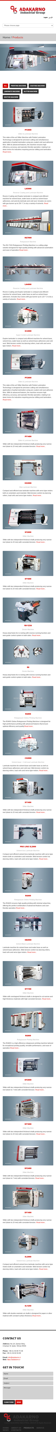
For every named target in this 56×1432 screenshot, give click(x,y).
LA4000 (28, 284)
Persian (51, 18)
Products (29, 1427)
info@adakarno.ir (14, 1357)
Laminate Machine (12, 91)
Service (40, 1427)
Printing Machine (18, 86)
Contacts (16, 1430)
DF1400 (28, 1212)
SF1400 (28, 802)
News (6, 1430)
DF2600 (28, 1079)
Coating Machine (37, 86)
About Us (16, 1427)
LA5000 (28, 188)
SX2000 (28, 483)
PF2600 (28, 377)
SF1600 (28, 578)
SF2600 (28, 532)
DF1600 (28, 1124)
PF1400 (28, 436)
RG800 (28, 714)
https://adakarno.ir (13, 1360)
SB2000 (28, 940)
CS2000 (28, 758)
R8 (28, 667)
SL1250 (28, 1305)
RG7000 (28, 237)
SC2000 (28, 331)
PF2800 (28, 129)
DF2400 (28, 1168)
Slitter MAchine (30, 91)
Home (6, 37)
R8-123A (28, 625)
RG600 (28, 895)
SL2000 (28, 1256)
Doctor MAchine (11, 97)
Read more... (7, 152)
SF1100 (28, 989)
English (45, 18)
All (5, 86)
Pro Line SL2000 (28, 846)
